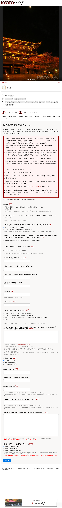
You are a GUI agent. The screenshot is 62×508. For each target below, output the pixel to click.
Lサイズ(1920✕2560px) (10, 364)
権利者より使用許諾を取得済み (13, 446)
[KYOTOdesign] (12, 4)
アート (48, 102)
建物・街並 (42, 102)
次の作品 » (58, 82)
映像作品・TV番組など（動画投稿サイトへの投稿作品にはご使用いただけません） (27, 317)
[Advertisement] (31, 484)
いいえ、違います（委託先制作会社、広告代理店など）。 (20, 229)
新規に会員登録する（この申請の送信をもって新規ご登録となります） (23, 207)
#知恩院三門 (23, 99)
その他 (6, 319)
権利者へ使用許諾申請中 (11, 448)
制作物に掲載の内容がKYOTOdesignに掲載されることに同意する (22, 240)
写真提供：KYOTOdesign (24, 344)
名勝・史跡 (14, 102)
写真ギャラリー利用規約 (34, 186)
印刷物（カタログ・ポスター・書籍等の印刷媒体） (18, 313)
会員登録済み (8, 209)
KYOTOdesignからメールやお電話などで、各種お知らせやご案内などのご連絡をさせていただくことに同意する (31, 216)
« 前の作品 (4, 82)
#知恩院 (16, 99)
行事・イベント (30, 102)
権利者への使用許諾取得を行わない (14, 450)
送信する (7, 460)
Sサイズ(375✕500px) (10, 360)
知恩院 (11, 95)
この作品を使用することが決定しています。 (16, 250)
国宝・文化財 (22, 102)
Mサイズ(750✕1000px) (10, 362)
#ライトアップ (9, 99)
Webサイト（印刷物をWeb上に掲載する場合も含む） (19, 315)
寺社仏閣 (8, 102)
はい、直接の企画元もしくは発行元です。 (16, 227)
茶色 (7, 104)
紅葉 (37, 102)
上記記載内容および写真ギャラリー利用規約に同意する (19, 199)
